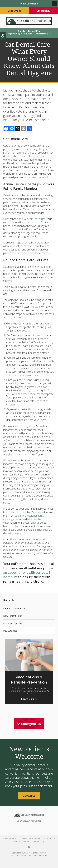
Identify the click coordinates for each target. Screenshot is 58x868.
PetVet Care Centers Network (34, 855)
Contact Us (29, 796)
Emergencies (31, 723)
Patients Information (14, 608)
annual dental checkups (32, 219)
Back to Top (39, 841)
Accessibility (49, 838)
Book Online (15, 11)
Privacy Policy (9, 838)
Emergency (43, 11)
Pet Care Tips (10, 630)
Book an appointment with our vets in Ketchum (28, 572)
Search (17, 841)
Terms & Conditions (31, 838)
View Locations (29, 3)
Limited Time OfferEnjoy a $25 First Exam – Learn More (27, 32)
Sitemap (26, 841)
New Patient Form (12, 615)
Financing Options (12, 623)
